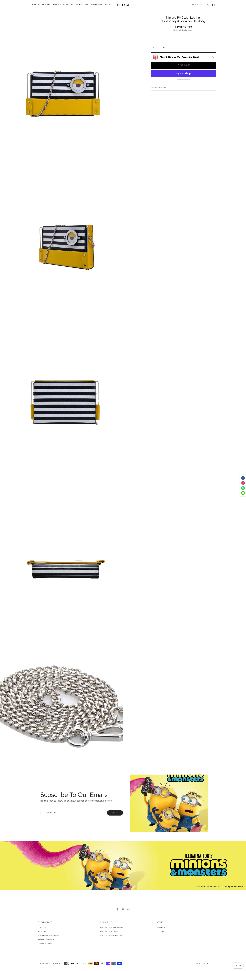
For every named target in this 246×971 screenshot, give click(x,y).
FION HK (205, 963)
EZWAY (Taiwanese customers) (48, 936)
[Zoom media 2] (61, 231)
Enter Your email (50, 813)
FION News (160, 931)
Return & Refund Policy (46, 939)
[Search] (202, 5)
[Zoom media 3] (61, 385)
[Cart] (213, 5)
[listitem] (108, 4)
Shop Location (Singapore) (109, 931)
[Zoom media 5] (61, 694)
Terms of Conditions (45, 943)
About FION (161, 927)
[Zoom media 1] (61, 77)
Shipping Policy (43, 931)
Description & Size (158, 88)
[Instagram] (123, 909)
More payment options (183, 79)
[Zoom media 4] (61, 540)
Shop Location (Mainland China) (111, 936)
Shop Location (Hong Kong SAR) (111, 927)
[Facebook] (117, 909)
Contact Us (42, 927)
